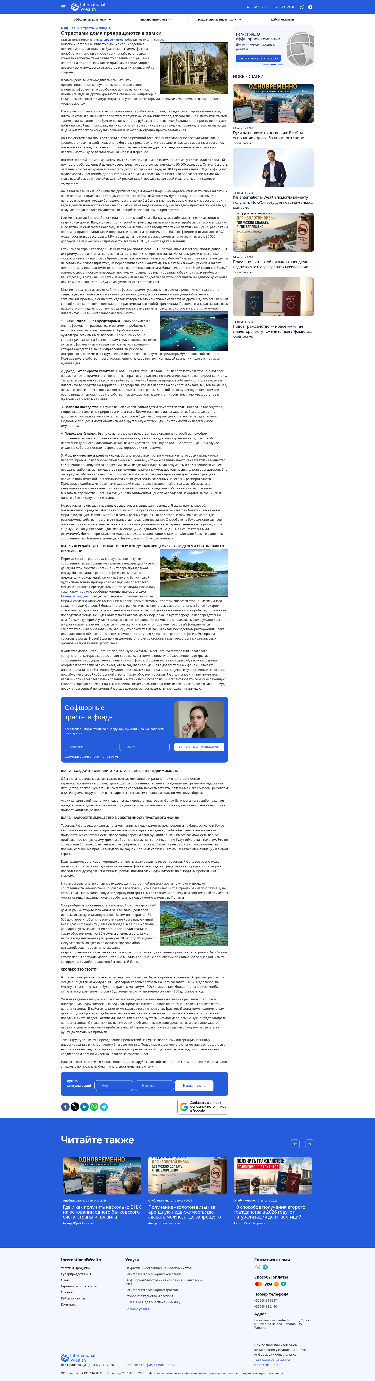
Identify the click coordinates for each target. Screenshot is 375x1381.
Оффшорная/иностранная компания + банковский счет (164, 1282)
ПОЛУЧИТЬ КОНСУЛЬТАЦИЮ (199, 747)
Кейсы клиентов (282, 19)
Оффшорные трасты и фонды (85, 28)
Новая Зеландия (74, 596)
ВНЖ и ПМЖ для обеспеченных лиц (152, 1302)
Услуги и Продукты (75, 1268)
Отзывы (67, 1292)
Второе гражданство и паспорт (149, 1296)
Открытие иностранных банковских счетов (158, 1268)
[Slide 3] (280, 64)
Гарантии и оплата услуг (79, 1286)
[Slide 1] (266, 64)
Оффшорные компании (89, 19)
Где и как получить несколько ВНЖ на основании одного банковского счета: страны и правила (102, 1211)
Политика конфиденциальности (150, 1365)
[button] (309, 1144)
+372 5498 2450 (283, 7)
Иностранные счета (153, 19)
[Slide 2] (273, 64)
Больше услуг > (137, 1309)
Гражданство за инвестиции (216, 19)
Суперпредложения (76, 1274)
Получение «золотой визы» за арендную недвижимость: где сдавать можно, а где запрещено (184, 1211)
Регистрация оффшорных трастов (151, 1290)
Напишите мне (194, 1085)
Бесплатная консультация (258, 58)
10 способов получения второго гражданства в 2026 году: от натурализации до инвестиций (269, 1211)
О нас (65, 1280)
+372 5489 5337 (255, 7)
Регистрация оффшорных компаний (153, 1274)
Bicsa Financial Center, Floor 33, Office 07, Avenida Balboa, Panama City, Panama (282, 1324)
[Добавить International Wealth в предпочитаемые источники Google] (202, 1107)
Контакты (68, 1304)
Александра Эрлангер (108, 39)
